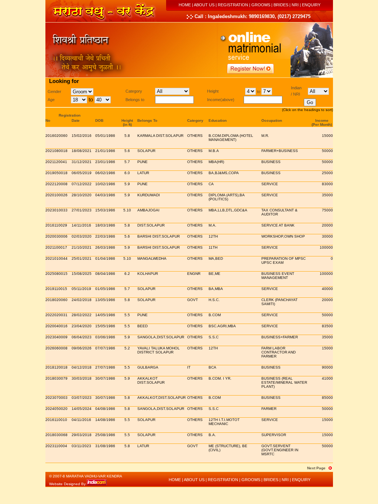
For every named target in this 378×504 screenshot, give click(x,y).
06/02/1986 (105, 173)
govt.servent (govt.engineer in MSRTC (279, 450)
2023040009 (56, 337)
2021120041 (56, 162)
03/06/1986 (105, 337)
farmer (268, 409)
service (269, 184)
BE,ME (214, 274)
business (271, 162)
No (47, 120)
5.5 (127, 315)
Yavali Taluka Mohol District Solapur (158, 350)
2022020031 (56, 315)
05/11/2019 (81, 289)
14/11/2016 (81, 225)
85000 (327, 398)
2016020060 (56, 136)
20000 (327, 225)
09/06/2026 (82, 348)
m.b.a (214, 151)
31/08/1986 (105, 446)
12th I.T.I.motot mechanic (224, 422)
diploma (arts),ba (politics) (226, 197)
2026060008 (56, 348)
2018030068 (56, 435)
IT (188, 367)
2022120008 (56, 184)
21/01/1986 (105, 151)
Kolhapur (147, 274)
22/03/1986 (105, 236)
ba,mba (216, 289)
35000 (327, 195)
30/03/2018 (82, 378)
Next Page (316, 468)
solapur (146, 420)
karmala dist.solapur (160, 136)
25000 (327, 173)
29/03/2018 (82, 435)
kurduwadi (148, 195)
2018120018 (56, 367)
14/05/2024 (82, 409)
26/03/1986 (105, 247)
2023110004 (56, 446)
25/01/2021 (82, 258)
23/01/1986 (105, 162)
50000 (327, 151)
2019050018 (56, 173)
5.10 (127, 210)
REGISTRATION (233, 5)
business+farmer (279, 337)
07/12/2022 (82, 184)
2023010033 (56, 210)
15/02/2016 (82, 136)
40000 (327, 289)
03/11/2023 (81, 446)
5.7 (127, 162)
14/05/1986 (105, 315)
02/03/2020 (82, 236)
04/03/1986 (105, 195)
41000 (327, 378)
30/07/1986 (105, 378)
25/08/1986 (105, 435)
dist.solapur (151, 225)
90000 (327, 367)
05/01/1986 (105, 136)
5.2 (127, 348)
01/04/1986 (105, 258)
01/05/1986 (105, 289)
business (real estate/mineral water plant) (284, 382)
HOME (185, 5)
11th (213, 247)
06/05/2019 (82, 173)
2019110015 (56, 289)
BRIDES (281, 5)
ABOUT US (204, 5)
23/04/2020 (82, 326)
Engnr (193, 274)
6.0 (127, 173)
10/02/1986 (105, 184)
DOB (99, 120)
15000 (327, 136)
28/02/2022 (82, 315)
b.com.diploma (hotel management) (231, 138)
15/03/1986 (105, 210)
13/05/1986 (105, 300)
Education (218, 120)
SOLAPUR (146, 151)
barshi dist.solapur (158, 236)
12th (213, 236)
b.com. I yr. (220, 378)
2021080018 (56, 151)
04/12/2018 (82, 367)
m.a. (212, 225)
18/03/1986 (105, 225)
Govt (192, 300)
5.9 (127, 184)
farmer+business (279, 151)
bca (212, 367)
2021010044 (56, 258)
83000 (327, 184)
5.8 (127, 136)
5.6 (127, 151)
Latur (143, 446)
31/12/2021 (82, 162)
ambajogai (148, 210)
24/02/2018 (82, 300)
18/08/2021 (82, 151)
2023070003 (56, 398)
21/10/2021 (82, 247)
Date (76, 120)
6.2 (127, 274)
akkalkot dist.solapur (151, 380)
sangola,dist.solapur (160, 337)
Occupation (271, 120)
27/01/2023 (82, 210)
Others (195, 136)
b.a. (212, 435)
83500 (327, 326)
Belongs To (147, 120)
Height (127, 120)
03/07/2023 (82, 398)
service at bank (278, 225)
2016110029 (56, 225)
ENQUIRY (311, 5)
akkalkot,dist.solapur (161, 398)
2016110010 (56, 420)
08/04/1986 (105, 274)
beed (142, 326)
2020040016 (56, 326)
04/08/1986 (105, 409)
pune (142, 162)
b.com (215, 315)
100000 (326, 247)
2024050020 (56, 409)
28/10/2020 (82, 195)
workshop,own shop (283, 236)
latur (143, 173)
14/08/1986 (105, 420)
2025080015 (56, 274)
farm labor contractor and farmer (278, 352)
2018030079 (56, 378)
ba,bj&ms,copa (224, 173)
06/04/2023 (82, 337)
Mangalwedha (151, 258)
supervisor (273, 435)
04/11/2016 (81, 420)
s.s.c (214, 337)
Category (195, 120)
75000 (327, 210)
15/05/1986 (105, 326)
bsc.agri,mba (222, 326)
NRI (295, 5)
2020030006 (56, 236)
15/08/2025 (82, 274)
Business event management (277, 276)
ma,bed (216, 258)
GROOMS (260, 5)
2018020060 (56, 300)
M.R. (265, 136)
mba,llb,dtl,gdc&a (228, 210)
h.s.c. (214, 300)
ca (211, 184)
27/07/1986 (105, 367)
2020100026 (56, 195)
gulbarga (147, 367)
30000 (327, 236)
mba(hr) (216, 162)
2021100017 (56, 247)
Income (322, 120)
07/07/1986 (105, 348)
